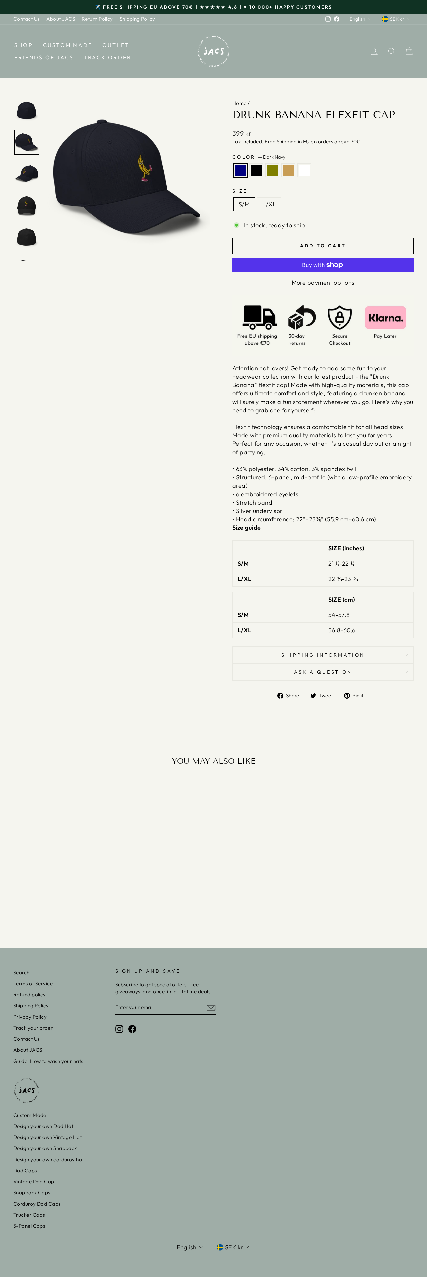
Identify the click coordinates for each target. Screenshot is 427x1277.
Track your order (33, 1028)
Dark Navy (240, 170)
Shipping (287, 141)
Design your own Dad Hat (43, 1126)
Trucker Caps (29, 1215)
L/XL (269, 204)
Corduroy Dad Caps (37, 1204)
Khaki (288, 170)
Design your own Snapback (45, 1148)
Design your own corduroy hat (48, 1159)
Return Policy (97, 19)
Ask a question (323, 672)
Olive (272, 170)
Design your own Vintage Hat (47, 1137)
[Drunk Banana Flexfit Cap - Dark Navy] (42, 908)
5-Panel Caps (29, 1226)
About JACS (60, 19)
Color (258, 157)
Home (239, 103)
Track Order (107, 57)
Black (256, 170)
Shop (23, 45)
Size (239, 191)
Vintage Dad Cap (33, 1181)
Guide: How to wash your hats (48, 1061)
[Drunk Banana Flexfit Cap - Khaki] (69, 908)
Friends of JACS (44, 57)
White (304, 170)
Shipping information (323, 655)
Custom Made (67, 45)
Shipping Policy (137, 19)
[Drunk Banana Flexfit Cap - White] (78, 908)
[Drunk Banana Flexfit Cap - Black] (51, 908)
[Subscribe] (211, 1007)
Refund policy (29, 994)
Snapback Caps (31, 1192)
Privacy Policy (30, 1017)
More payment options (323, 282)
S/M (244, 204)
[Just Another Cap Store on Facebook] (132, 1029)
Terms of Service (33, 983)
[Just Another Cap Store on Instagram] (119, 1029)
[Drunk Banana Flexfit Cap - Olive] (60, 908)
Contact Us (26, 19)
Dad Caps (25, 1170)
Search (21, 972)
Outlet (115, 45)
